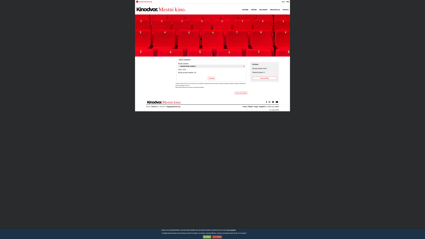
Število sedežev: (183, 64)
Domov (245, 106)
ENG (287, 2)
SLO (283, 2)
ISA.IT (277, 106)
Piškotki (250, 106)
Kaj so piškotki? (231, 230)
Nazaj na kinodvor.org (145, 2)
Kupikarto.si (262, 106)
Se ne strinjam (217, 237)
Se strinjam (207, 237)
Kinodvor (154, 106)
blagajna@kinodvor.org (173, 106)
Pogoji (256, 106)
